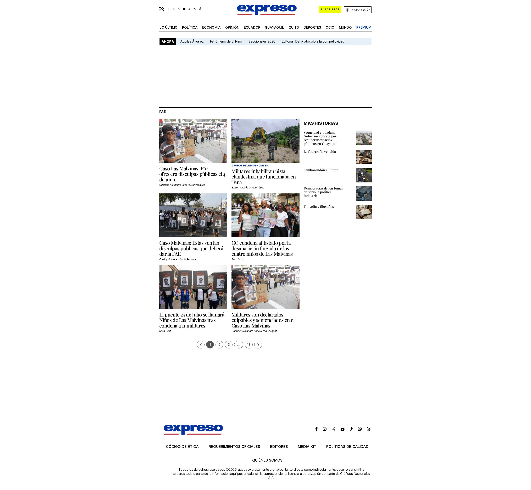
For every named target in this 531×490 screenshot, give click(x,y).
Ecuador (252, 27)
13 (249, 344)
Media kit (307, 446)
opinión (232, 27)
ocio (330, 27)
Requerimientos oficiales (234, 446)
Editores (279, 446)
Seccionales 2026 (261, 41)
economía (211, 27)
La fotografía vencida (320, 151)
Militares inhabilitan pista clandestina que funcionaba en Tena (263, 176)
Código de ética (182, 446)
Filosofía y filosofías (319, 206)
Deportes (312, 27)
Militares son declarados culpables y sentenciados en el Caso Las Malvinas (263, 320)
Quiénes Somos (267, 460)
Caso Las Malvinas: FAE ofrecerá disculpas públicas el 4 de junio (192, 174)
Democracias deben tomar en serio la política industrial (323, 192)
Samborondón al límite (321, 170)
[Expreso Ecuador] (193, 433)
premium (363, 27)
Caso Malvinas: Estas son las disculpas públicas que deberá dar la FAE (191, 248)
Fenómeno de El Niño (226, 41)
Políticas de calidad (347, 446)
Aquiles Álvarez (192, 41)
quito (294, 27)
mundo (345, 27)
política (190, 27)
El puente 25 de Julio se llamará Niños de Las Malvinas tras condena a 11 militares (191, 320)
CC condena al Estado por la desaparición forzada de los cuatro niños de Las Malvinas (262, 248)
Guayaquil (274, 27)
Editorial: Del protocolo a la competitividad (313, 41)
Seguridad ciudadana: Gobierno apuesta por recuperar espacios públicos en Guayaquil (320, 138)
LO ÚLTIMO (169, 27)
